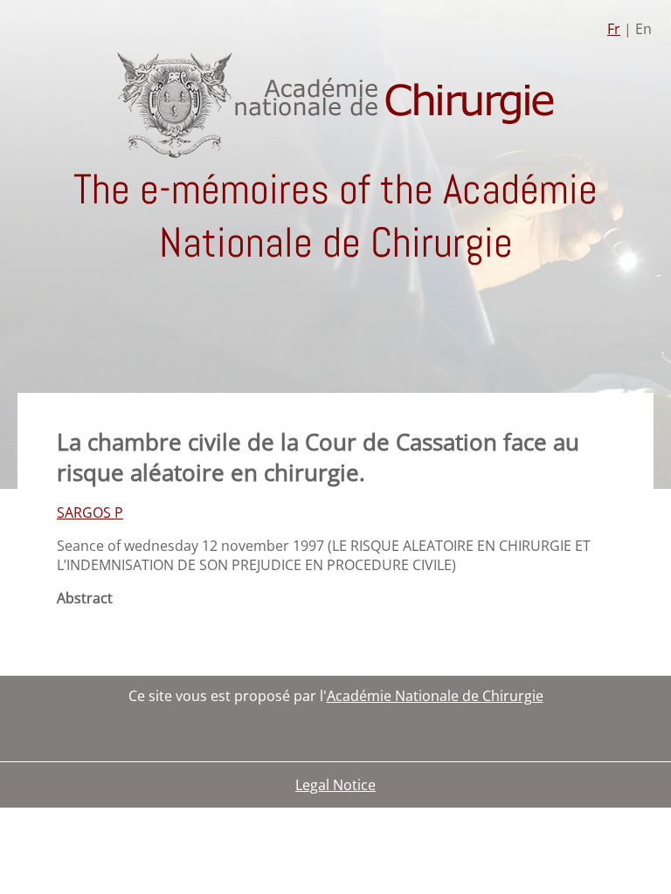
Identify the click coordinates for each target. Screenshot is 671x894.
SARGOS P (90, 512)
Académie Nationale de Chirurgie (435, 695)
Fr (613, 28)
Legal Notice (335, 784)
